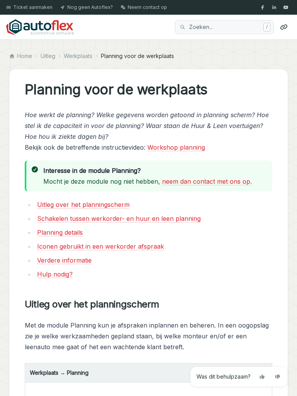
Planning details (60, 232)
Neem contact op (147, 7)
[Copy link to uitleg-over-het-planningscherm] (165, 304)
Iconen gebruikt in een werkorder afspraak (100, 246)
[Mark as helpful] (262, 377)
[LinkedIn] (274, 7)
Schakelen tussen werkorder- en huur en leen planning (119, 218)
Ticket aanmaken (33, 7)
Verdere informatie (64, 260)
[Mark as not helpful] (278, 377)
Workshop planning (176, 147)
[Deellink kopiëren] (284, 27)
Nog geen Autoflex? (90, 7)
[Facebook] (263, 7)
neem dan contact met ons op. (207, 181)
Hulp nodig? (55, 274)
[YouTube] (286, 7)
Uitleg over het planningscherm (83, 204)
